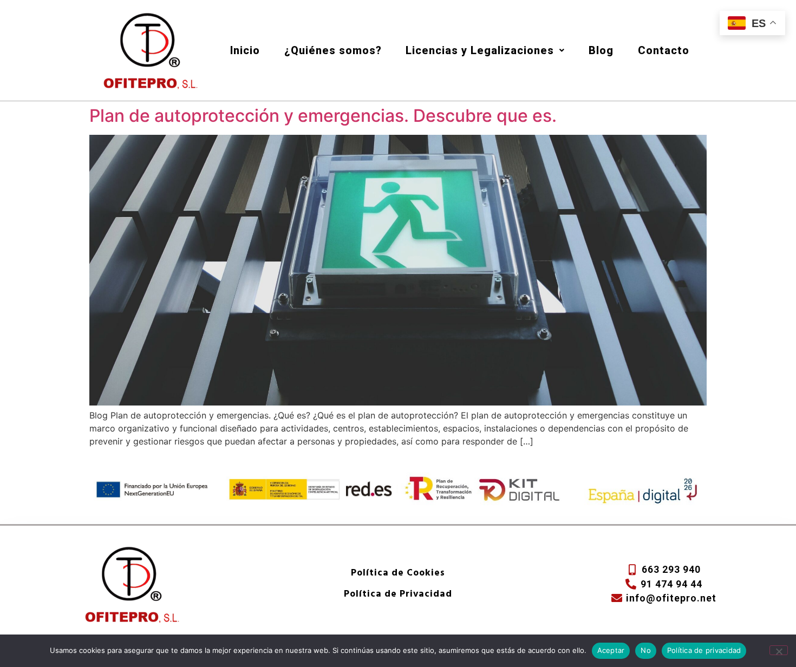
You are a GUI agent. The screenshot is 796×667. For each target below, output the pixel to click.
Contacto (663, 50)
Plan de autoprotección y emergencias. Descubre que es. (323, 115)
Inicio (245, 50)
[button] (485, 50)
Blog (601, 50)
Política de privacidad (704, 650)
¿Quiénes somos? (333, 50)
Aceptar (611, 650)
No (646, 650)
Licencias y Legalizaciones (480, 50)
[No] (778, 650)
